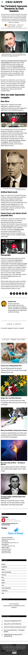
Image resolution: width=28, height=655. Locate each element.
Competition (4, 567)
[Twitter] (14, 293)
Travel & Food (4, 590)
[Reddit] (23, 293)
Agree (14, 652)
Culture (13, 26)
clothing (5, 142)
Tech (17, 26)
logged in (10, 328)
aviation (23, 140)
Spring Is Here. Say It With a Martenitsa (11, 398)
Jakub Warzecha (12, 25)
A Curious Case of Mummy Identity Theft (11, 366)
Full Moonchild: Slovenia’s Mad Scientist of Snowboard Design (13, 635)
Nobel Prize (18, 260)
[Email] (26, 293)
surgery (13, 204)
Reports (3, 582)
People (20, 26)
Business (3, 564)
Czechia (9, 26)
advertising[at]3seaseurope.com (10, 542)
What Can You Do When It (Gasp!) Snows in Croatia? (14, 430)
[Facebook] (11, 293)
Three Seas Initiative (6, 588)
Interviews (4, 575)
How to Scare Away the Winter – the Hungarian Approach (13, 463)
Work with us (5, 544)
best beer (10, 75)
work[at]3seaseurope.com (8, 546)
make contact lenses (8, 226)
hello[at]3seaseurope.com (8, 539)
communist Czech (19, 229)
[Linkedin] (17, 293)
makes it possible (22, 263)
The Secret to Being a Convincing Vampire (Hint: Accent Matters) (13, 497)
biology (10, 276)
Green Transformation (6, 572)
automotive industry (14, 140)
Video (3, 593)
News (3, 577)
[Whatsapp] (20, 293)
